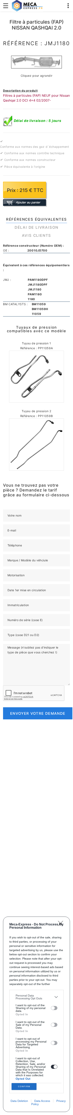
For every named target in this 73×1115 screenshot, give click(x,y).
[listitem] (36, 997)
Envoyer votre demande (37, 713)
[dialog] (36, 1014)
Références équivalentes (36, 219)
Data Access (42, 1100)
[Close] (62, 924)
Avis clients (36, 235)
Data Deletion (19, 1100)
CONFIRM (24, 1086)
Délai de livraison (36, 227)
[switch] (54, 1008)
